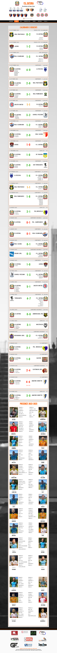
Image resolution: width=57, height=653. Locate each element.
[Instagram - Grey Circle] (31, 18)
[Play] (24, 18)
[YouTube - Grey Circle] (29, 18)
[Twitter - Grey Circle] (26, 18)
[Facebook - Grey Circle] (25, 18)
